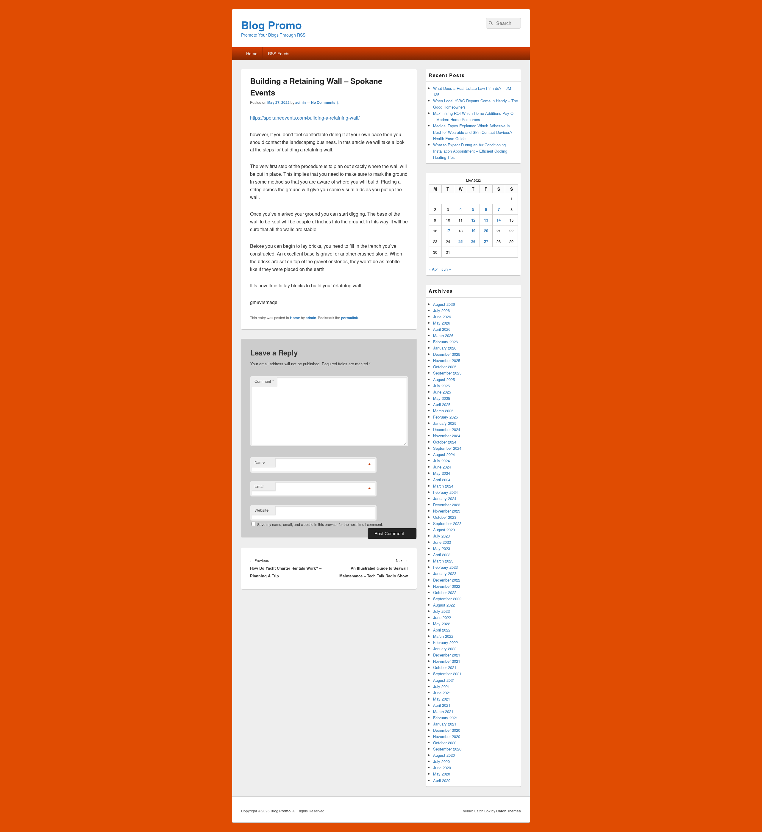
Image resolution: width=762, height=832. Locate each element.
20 (486, 231)
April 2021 (441, 705)
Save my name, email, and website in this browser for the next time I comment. (320, 524)
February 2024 (445, 492)
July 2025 (441, 385)
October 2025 (444, 366)
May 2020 (441, 774)
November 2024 (446, 435)
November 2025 (446, 360)
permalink (349, 317)
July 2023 (441, 536)
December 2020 (446, 730)
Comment (264, 381)
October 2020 (444, 742)
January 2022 (444, 648)
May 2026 (441, 323)
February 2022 (445, 642)
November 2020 (446, 736)
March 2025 (443, 410)
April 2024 (441, 479)
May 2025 (441, 398)
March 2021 (443, 711)
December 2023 (446, 504)
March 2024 (443, 486)
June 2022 (442, 617)
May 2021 (441, 699)
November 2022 (446, 586)
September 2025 (447, 373)
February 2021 (445, 717)
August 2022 (444, 605)
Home (251, 54)
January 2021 (444, 724)
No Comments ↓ (325, 102)
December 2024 (446, 429)
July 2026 (441, 310)
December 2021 (446, 655)
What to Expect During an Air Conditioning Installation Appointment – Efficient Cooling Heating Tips (470, 151)
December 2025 (446, 354)
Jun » (446, 269)
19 (473, 231)
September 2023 (447, 523)
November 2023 (446, 511)
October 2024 (444, 442)
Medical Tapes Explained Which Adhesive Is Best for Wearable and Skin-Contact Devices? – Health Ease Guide (474, 132)
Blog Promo (271, 24)
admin (300, 102)
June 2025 (442, 392)
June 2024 (442, 467)
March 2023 (443, 561)
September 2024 (447, 448)
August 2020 (444, 755)
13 (486, 220)
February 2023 (445, 567)
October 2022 (444, 592)
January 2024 (444, 498)
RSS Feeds (278, 54)
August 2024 (444, 454)
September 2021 (447, 673)
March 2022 (443, 636)
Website (261, 510)
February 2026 (445, 341)
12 (473, 220)
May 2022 (441, 623)
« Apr (433, 269)
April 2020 (441, 780)
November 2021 (446, 661)
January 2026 (444, 348)
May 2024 (441, 473)
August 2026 (444, 304)
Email (259, 486)
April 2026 (441, 329)
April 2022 (441, 630)
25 (460, 241)
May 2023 (441, 548)
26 (473, 241)
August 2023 (444, 529)
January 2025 (444, 423)
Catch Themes (508, 811)
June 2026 (442, 316)
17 (448, 231)
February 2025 (445, 417)
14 (498, 220)
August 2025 (444, 379)
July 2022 (441, 611)
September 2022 (447, 598)
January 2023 (444, 573)
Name (259, 462)
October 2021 (444, 667)
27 (486, 241)
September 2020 (447, 749)
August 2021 (444, 680)
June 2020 (442, 767)
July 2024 (441, 460)
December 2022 (446, 580)
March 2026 (443, 335)
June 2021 (442, 692)
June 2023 (442, 542)
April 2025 (441, 404)
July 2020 (441, 761)
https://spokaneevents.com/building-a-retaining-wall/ (305, 117)
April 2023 (441, 554)
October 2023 (444, 517)
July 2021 (441, 686)
